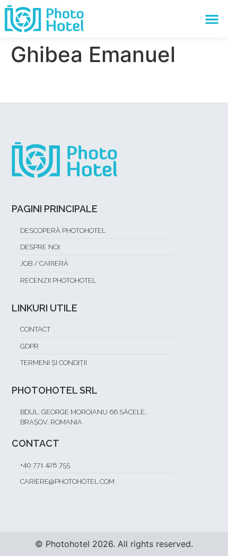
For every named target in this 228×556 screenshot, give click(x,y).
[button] (212, 19)
